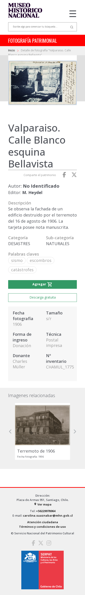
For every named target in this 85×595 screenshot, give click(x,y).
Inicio (12, 50)
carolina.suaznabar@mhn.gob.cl (48, 515)
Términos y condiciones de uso (42, 527)
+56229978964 (45, 511)
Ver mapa (42, 504)
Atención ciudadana (42, 522)
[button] (10, 431)
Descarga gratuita (42, 297)
